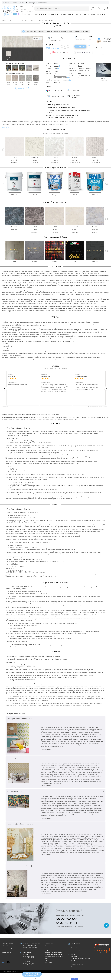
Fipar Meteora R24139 (33, 417)
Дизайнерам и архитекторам (53, 952)
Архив (46, 958)
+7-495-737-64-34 (20, 7)
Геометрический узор (60, 76)
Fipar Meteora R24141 (97, 417)
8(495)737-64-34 (51, 577)
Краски (78, 14)
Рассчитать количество (83, 52)
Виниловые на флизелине (61, 80)
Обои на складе (53, 14)
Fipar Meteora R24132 (34, 414)
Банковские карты (76, 946)
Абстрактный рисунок (60, 77)
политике (67, 978)
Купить (82, 46)
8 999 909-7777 (7, 948)
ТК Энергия (74, 967)
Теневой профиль (89, 14)
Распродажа (101, 14)
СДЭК (72, 962)
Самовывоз (74, 956)
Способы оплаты (76, 944)
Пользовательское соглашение (53, 956)
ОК (74, 978)
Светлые (80, 78)
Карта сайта (48, 962)
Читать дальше (46, 749)
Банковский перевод (77, 950)
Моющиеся (89, 68)
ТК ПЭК (73, 960)
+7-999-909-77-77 (20, 11)
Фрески (63, 14)
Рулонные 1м (81, 68)
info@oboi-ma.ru (63, 554)
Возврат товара (49, 950)
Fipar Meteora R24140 (65, 417)
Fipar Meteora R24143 (52, 419)
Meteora (56, 66)
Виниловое (81, 63)
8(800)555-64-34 (57, 677)
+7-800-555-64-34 (21, 9)
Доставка (47, 946)
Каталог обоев (39, 14)
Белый (80, 66)
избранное (89, 46)
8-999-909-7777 (24, 677)
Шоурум (47, 960)
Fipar (55, 68)
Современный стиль (84, 75)
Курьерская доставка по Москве (80, 958)
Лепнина (71, 14)
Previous (3, 149)
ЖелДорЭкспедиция (77, 964)
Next (106, 149)
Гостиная (81, 70)
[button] (22, 88)
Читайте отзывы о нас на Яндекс (99, 407)
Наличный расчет (76, 948)
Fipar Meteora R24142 (21, 419)
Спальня (86, 70)
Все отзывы (5, 407)
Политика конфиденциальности (54, 954)
